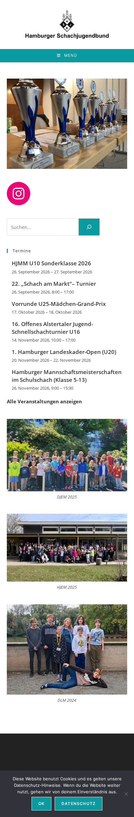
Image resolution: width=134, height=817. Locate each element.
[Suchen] (89, 227)
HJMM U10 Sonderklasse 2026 (51, 263)
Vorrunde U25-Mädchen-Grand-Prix (59, 304)
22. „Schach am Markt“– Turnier (54, 283)
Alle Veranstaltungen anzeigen (44, 401)
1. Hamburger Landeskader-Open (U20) (64, 352)
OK (41, 803)
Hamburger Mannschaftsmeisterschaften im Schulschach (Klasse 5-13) (67, 375)
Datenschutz (78, 803)
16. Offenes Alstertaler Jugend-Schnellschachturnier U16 (52, 327)
